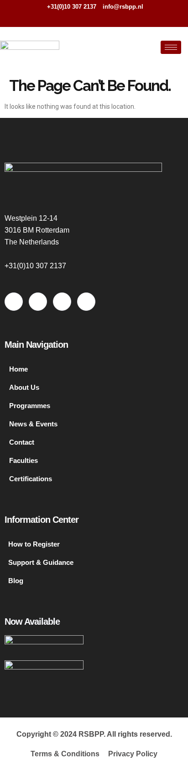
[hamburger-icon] (171, 47)
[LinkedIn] (104, 18)
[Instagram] (119, 18)
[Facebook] (74, 18)
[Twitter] (89, 18)
